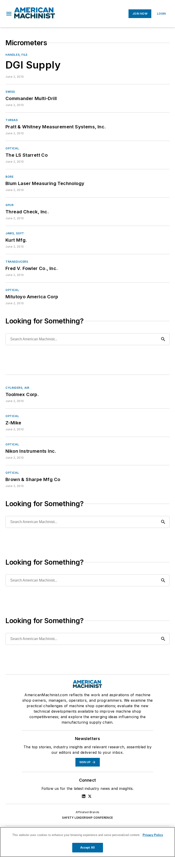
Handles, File (16, 54)
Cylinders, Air (17, 387)
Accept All (87, 847)
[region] (87, 842)
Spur (9, 205)
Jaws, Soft (14, 233)
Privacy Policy (153, 835)
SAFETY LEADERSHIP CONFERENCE (87, 817)
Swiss (10, 91)
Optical (12, 148)
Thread (11, 120)
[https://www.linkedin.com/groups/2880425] (83, 796)
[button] (8, 13)
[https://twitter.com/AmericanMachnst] (90, 796)
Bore (9, 176)
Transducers (16, 261)
